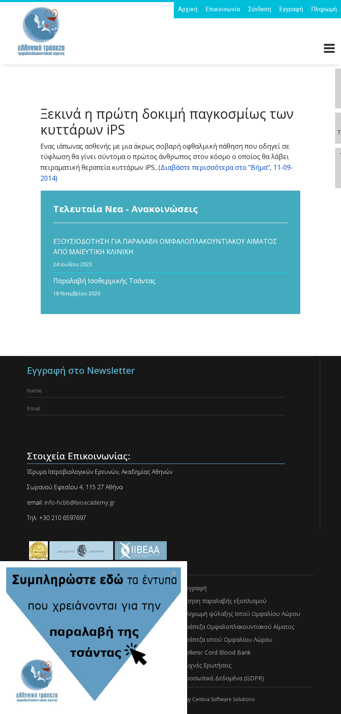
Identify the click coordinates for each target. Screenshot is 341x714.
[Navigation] (329, 50)
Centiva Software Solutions (223, 699)
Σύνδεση (259, 9)
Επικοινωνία (223, 9)
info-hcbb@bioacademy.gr (79, 502)
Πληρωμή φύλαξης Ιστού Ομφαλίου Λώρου (241, 614)
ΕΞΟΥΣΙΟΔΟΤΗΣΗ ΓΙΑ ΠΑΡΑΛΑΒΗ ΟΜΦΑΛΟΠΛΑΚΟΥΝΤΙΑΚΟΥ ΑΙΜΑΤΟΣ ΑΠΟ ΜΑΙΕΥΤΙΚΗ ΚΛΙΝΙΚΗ (165, 252)
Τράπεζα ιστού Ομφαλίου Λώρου (227, 639)
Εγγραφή (291, 9)
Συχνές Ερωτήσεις (206, 665)
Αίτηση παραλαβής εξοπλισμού (224, 601)
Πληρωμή (324, 9)
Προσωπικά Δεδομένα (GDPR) (223, 678)
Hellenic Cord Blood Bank (216, 652)
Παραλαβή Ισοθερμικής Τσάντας (104, 286)
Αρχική (188, 9)
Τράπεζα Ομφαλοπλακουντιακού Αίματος (238, 627)
